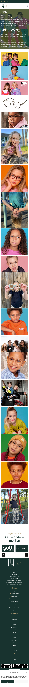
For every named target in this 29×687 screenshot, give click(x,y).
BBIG (15, 648)
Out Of (14, 624)
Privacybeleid (16, 685)
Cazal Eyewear (14, 619)
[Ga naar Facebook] (5, 1)
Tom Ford (14, 632)
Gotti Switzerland (14, 627)
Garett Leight (14, 622)
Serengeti (14, 645)
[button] (27, 672)
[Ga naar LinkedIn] (2, 1)
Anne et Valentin (14, 640)
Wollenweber (14, 642)
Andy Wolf (14, 650)
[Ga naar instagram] (8, 1)
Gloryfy (14, 637)
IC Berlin (14, 617)
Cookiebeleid (11, 685)
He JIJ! (14, 629)
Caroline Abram (14, 635)
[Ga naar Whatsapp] (11, 1)
